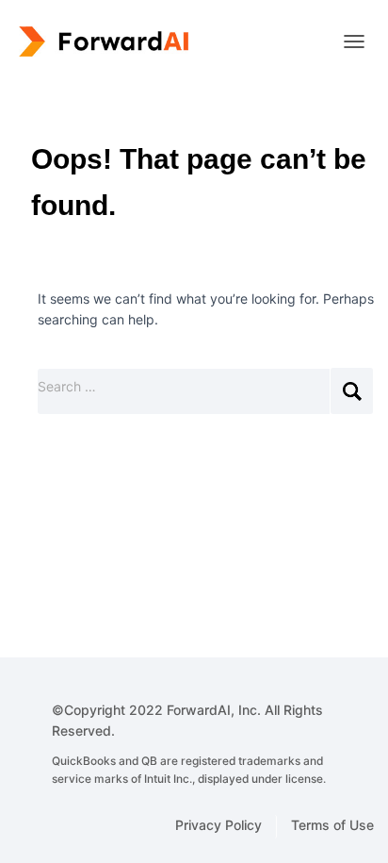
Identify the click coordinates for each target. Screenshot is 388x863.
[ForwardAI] (108, 41)
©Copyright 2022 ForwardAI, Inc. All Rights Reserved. (189, 744)
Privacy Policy (218, 825)
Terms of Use (332, 825)
